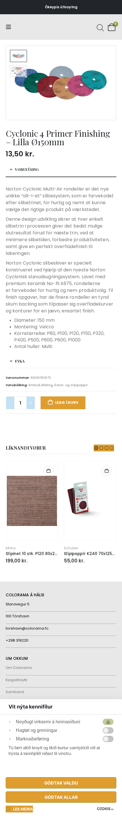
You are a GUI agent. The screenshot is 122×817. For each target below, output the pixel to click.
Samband (15, 692)
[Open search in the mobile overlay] (99, 27)
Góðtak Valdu (61, 783)
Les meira (23, 809)
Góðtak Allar (61, 797)
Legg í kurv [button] (48, 471)
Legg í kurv (66, 402)
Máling (46, 385)
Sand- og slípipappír (71, 385)
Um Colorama (19, 667)
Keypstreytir (17, 680)
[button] (10, 27)
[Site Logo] (27, 27)
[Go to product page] (32, 501)
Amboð (34, 385)
